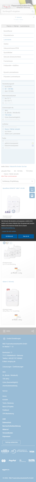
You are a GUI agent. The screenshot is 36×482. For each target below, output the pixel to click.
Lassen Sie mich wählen (9, 231)
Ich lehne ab (9, 236)
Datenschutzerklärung (8, 228)
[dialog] (18, 241)
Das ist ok (26, 236)
